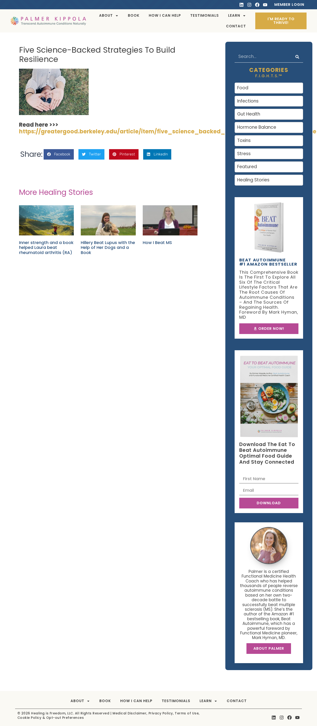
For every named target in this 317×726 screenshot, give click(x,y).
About (106, 15)
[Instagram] (249, 5)
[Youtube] (265, 5)
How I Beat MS (157, 242)
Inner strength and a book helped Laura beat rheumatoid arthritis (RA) (46, 247)
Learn (234, 15)
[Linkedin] (241, 5)
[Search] (297, 56)
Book (133, 15)
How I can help (165, 15)
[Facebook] (257, 5)
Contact (236, 26)
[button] (59, 154)
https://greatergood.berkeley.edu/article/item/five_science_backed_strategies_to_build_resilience (167, 131)
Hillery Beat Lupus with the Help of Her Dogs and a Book (108, 247)
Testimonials (204, 15)
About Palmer (268, 648)
